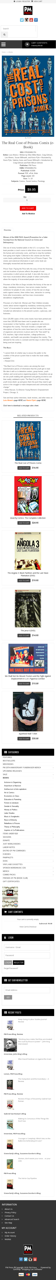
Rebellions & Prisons (12, 823)
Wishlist (8, 1239)
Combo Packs (9, 875)
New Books (8, 764)
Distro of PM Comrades (14, 851)
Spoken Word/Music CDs (14, 868)
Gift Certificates (11, 881)
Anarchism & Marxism (12, 786)
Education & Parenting (12, 799)
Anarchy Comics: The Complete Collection (28, 518)
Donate (6, 840)
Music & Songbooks (11, 817)
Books (6, 778)
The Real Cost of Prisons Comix (28, 463)
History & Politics (10, 810)
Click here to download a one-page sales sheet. (21, 406)
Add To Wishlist (28, 214)
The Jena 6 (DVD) (28, 630)
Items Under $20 (10, 834)
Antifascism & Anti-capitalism (15, 789)
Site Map (8, 1223)
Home (4, 52)
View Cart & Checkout (28, 927)
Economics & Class (11, 796)
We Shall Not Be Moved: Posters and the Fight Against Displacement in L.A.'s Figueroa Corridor (28, 677)
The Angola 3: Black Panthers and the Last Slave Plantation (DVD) (28, 574)
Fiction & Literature (11, 803)
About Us (9, 1209)
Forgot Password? (11, 968)
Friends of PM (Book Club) (15, 878)
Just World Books (11, 844)
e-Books (10, 52)
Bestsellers (9, 761)
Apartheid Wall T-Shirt (28, 733)
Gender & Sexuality (11, 806)
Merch (6, 871)
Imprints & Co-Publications (14, 830)
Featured (7, 757)
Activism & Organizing (12, 782)
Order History (10, 1236)
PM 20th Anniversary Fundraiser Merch (22, 768)
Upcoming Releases (12, 771)
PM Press (33, 1267)
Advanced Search (12, 1219)
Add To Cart (24, 468)
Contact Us (9, 1216)
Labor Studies (9, 813)
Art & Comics (9, 793)
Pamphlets (8, 858)
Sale (5, 774)
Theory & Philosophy (12, 827)
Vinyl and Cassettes (13, 864)
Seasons (7, 837)
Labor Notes (9, 847)
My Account (10, 1232)
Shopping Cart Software (32, 1269)
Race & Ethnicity (10, 820)
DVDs (5, 861)
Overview (7, 230)
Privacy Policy (10, 1212)
